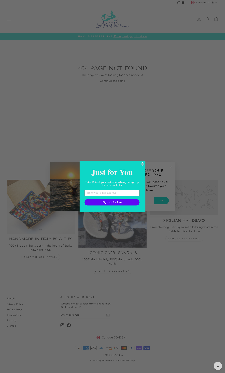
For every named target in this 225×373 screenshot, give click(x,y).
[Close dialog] (142, 164)
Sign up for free (112, 202)
